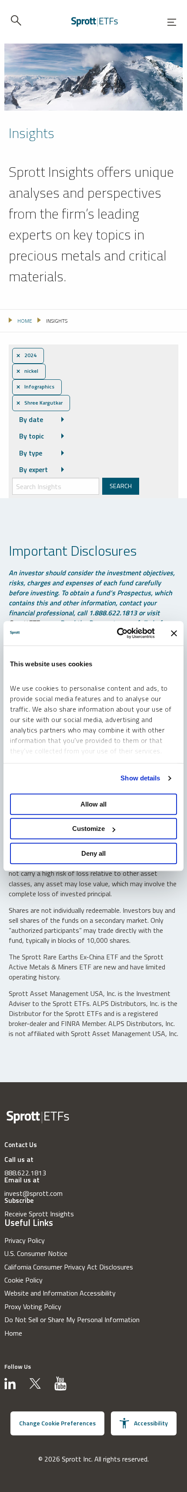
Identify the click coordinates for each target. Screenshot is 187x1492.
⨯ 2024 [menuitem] (26, 355)
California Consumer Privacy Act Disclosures (68, 1267)
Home (13, 1333)
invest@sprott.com (33, 1193)
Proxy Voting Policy (32, 1306)
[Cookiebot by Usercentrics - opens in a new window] (117, 633)
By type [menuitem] (30, 453)
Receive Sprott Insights (39, 1213)
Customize (88, 828)
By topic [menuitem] (31, 436)
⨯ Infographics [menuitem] (35, 387)
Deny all (93, 853)
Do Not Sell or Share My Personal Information (72, 1319)
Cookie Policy (23, 1280)
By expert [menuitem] (33, 469)
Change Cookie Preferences (57, 1423)
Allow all (93, 804)
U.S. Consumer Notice (35, 1253)
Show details (140, 778)
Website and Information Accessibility (60, 1293)
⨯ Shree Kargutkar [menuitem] (39, 403)
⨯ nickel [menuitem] (27, 371)
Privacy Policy (24, 1240)
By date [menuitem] (31, 419)
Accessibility (151, 1423)
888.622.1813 (25, 1172)
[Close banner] (174, 633)
